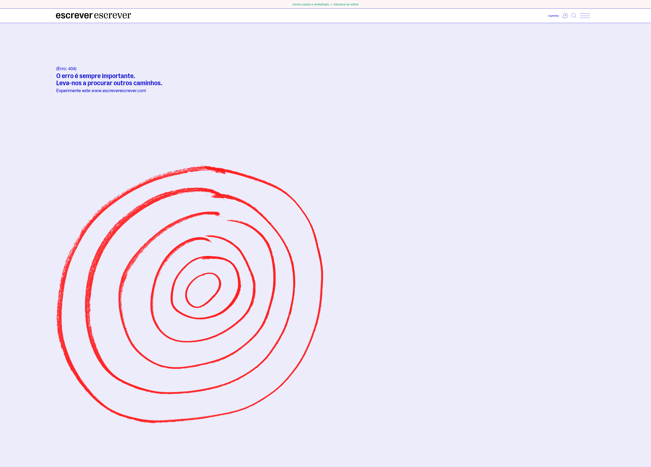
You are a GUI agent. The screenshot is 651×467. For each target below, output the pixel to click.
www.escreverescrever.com (119, 90)
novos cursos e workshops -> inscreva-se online (325, 4)
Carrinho (553, 15)
